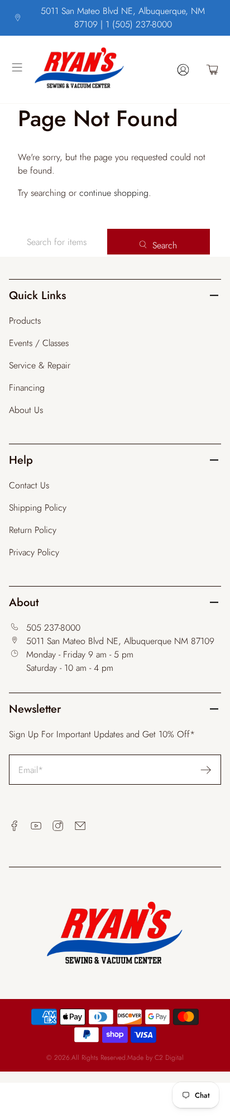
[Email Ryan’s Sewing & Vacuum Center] (80, 825)
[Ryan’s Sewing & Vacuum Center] (97, 69)
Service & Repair (39, 365)
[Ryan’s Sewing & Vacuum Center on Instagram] (57, 825)
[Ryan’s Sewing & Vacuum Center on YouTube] (36, 825)
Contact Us (29, 485)
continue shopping (113, 192)
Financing (27, 387)
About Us (26, 410)
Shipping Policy (37, 507)
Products (25, 320)
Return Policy (32, 530)
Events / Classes (39, 343)
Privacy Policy (34, 552)
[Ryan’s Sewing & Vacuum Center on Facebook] (14, 825)
